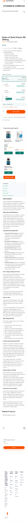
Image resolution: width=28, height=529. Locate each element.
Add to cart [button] (14, 447)
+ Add (8, 153)
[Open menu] (24, 1)
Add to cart (16, 111)
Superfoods (22, 482)
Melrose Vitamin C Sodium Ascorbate (19, 141)
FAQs (11, 494)
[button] (24, 12)
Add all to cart (9, 177)
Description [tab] (5, 183)
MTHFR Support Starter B (9, 440)
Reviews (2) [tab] (5, 193)
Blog (21, 484)
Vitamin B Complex (14, 6)
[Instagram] (7, 517)
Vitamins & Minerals (16, 123)
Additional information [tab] (8, 195)
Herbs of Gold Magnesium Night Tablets (8, 141)
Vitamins (22, 477)
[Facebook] (5, 517)
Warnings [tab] (5, 190)
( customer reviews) (12, 41)
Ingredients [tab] (5, 185)
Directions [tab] (5, 188)
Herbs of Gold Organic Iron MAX (8, 167)
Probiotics (22, 480)
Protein (21, 474)
